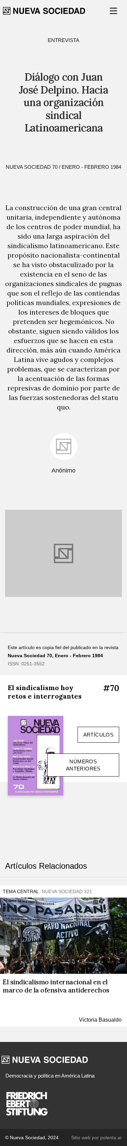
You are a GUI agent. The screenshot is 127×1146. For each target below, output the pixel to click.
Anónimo (63, 470)
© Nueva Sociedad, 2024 (32, 1137)
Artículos (98, 735)
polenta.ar (111, 1137)
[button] (114, 11)
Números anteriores (83, 765)
